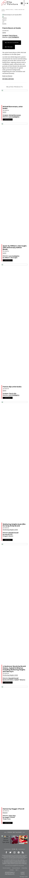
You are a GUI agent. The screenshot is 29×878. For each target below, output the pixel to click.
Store (3, 9)
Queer (4, 32)
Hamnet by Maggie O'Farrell (13, 809)
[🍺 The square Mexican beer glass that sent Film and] (6, 840)
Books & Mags (9, 9)
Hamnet (5, 812)
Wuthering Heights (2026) (10, 529)
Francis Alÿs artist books (12, 387)
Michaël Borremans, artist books (13, 107)
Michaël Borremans (15, 115)
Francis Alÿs (12, 393)
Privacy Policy (24, 868)
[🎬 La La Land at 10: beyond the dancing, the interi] (23, 840)
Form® (26, 876)
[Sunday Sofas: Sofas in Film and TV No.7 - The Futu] (14, 840)
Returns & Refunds (8, 79)
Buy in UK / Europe (12, 42)
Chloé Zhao (12, 815)
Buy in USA (8, 47)
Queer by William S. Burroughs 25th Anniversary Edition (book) (15, 247)
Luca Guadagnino (13, 37)
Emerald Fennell (13, 532)
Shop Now (8, 119)
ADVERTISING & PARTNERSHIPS (9, 873)
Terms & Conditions (6, 868)
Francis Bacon (13, 35)
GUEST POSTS (23, 873)
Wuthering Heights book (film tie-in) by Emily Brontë (14, 525)
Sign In (17, 869)
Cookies (12, 869)
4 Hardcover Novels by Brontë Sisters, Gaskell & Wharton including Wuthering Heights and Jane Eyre (14, 668)
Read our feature (7, 76)
